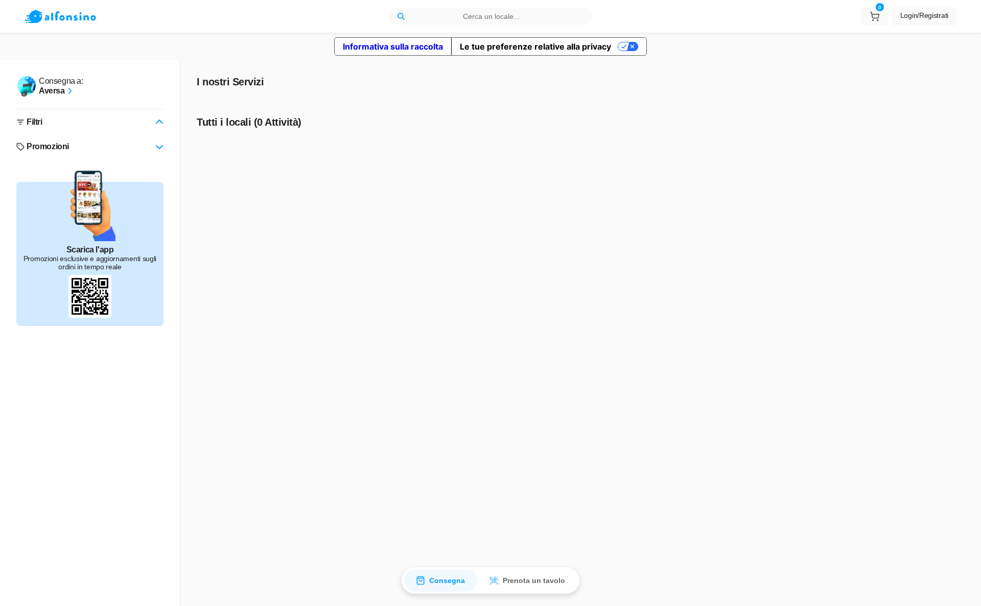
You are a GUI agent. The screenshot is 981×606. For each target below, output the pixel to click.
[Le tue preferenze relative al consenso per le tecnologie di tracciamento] (963, 588)
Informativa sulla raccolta (393, 46)
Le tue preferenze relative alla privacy (535, 46)
